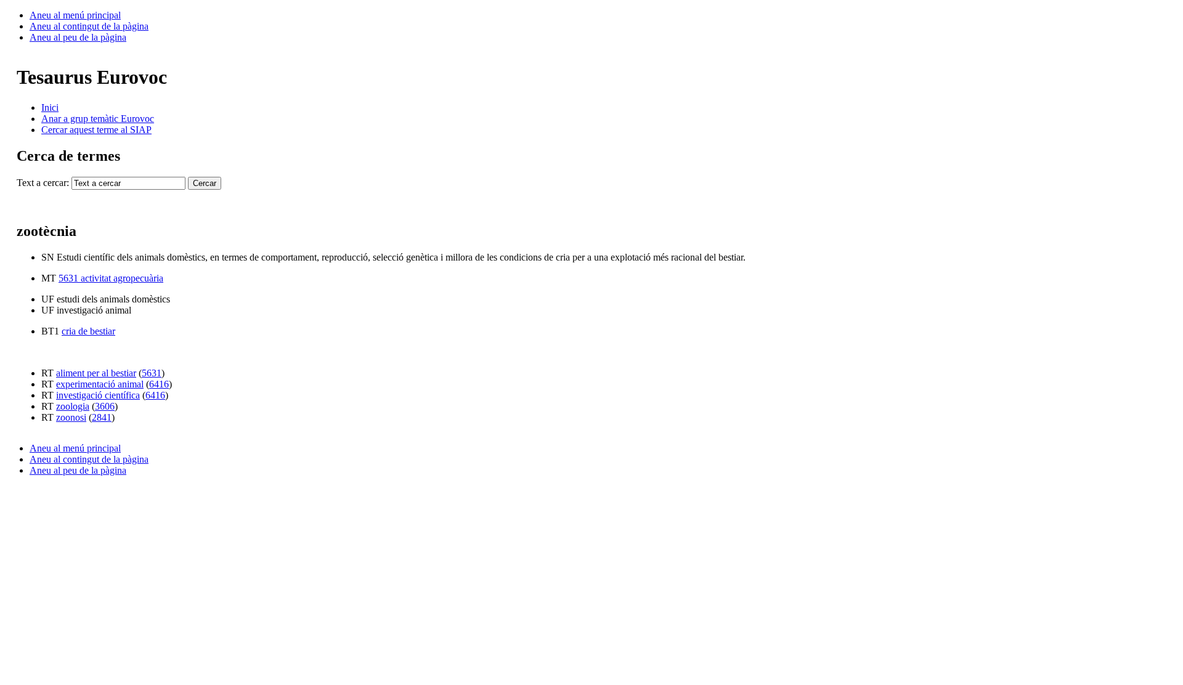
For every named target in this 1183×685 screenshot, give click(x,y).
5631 (151, 373)
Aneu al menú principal (75, 15)
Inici (50, 107)
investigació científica (98, 395)
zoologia (72, 406)
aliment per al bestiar (96, 373)
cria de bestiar (88, 331)
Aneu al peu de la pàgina (78, 37)
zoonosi (71, 417)
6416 (159, 384)
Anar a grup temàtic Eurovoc (97, 118)
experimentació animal (100, 384)
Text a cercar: (43, 182)
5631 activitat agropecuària (111, 278)
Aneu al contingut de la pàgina (89, 26)
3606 (105, 406)
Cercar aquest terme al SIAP (96, 129)
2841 (102, 417)
